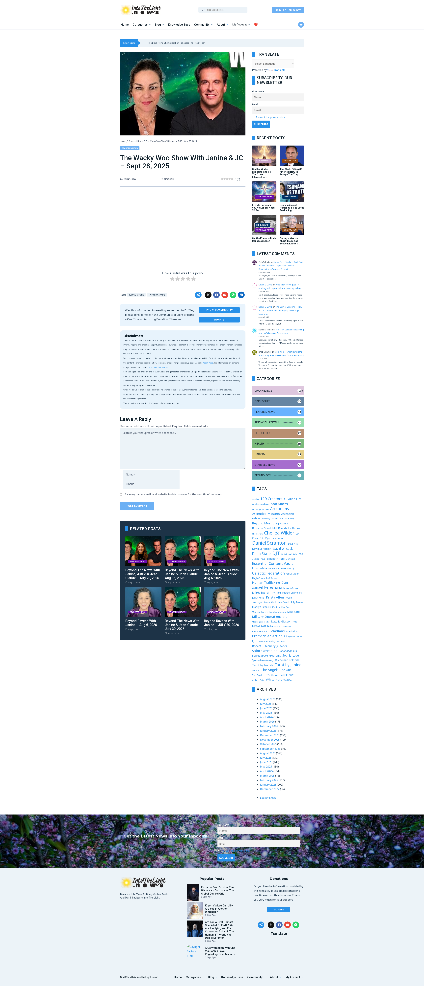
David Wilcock (283, 548)
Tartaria (255, 670)
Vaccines (287, 674)
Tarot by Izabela (262, 665)
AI (285, 499)
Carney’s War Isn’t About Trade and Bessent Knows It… (290, 241)
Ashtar (256, 518)
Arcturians (279, 508)
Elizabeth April (276, 558)
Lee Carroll (284, 602)
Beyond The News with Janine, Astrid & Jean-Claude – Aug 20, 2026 (142, 574)
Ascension (287, 514)
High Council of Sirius (264, 578)
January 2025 (268, 784)
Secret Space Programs (266, 655)
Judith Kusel (258, 597)
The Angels (269, 669)
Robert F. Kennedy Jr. (265, 646)
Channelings (263, 161)
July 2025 (265, 757)
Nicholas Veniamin (283, 626)
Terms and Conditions (158, 367)
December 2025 (269, 735)
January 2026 (268, 730)
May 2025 (266, 766)
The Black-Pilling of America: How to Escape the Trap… (291, 172)
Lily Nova (297, 602)
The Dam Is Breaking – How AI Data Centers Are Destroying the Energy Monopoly (280, 310)
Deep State (261, 553)
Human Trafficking (266, 582)
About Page (208, 363)
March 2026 (267, 721)
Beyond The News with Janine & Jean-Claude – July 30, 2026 (183, 625)
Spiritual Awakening (262, 660)
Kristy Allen (275, 597)
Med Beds (285, 607)
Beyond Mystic (136, 295)
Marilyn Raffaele (261, 606)
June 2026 (266, 708)
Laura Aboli (270, 602)
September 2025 (270, 749)
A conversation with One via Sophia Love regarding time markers (220, 951)
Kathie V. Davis (265, 284)
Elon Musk (290, 559)
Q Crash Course (295, 636)
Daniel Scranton (269, 543)
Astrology (266, 518)
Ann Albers (279, 504)
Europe (276, 568)
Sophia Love (290, 655)
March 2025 (267, 775)
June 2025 (266, 762)
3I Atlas (255, 499)
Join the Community (219, 310)
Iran (285, 582)
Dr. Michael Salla (289, 554)
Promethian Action (267, 636)
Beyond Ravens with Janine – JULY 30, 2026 (221, 623)
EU (269, 568)
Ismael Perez (262, 587)
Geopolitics (290, 161)
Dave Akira (293, 543)
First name (258, 91)
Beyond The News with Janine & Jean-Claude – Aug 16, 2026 (183, 574)
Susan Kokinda (289, 660)
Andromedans (260, 504)
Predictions (292, 631)
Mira (285, 617)
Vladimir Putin (258, 680)
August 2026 (267, 699)
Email (255, 104)
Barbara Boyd (287, 518)
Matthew (276, 607)
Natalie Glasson (281, 621)
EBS (301, 554)
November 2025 (270, 739)
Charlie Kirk (257, 534)
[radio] (172, 279)
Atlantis (274, 518)
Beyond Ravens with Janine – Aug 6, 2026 (141, 623)
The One (286, 670)
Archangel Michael (260, 509)
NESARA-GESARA (262, 626)
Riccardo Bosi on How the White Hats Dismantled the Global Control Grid (217, 890)
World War (288, 680)
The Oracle (257, 675)
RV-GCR (283, 646)
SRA (277, 660)
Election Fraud (258, 559)
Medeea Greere (260, 612)
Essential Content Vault (272, 563)
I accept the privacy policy (270, 117)
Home (123, 141)
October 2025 (268, 744)
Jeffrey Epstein (261, 592)
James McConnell (291, 588)
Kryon (289, 597)
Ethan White (259, 568)
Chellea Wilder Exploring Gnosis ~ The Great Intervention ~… (262, 173)
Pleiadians (276, 631)
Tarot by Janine (157, 295)
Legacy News (268, 797)
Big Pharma (281, 523)
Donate (219, 319)
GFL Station (292, 573)
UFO (267, 675)
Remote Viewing (267, 641)
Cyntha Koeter (274, 538)
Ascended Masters (266, 514)
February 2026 (269, 726)
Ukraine (275, 675)
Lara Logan (257, 602)
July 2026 (265, 704)
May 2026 (266, 712)
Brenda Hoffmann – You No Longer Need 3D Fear (263, 208)
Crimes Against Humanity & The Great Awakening (292, 208)
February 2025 (269, 780)
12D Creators (271, 498)
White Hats (274, 680)
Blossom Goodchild (264, 528)
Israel (278, 587)
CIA (297, 533)
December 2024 (269, 789)
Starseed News (136, 141)
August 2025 (267, 753)
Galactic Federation (268, 573)
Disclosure (290, 196)
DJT (276, 553)
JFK (273, 592)
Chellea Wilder (279, 533)
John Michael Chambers (289, 592)
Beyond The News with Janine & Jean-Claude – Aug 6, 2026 (222, 574)
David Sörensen (261, 549)
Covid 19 (258, 538)
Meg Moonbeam (277, 612)
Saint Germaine (264, 650)
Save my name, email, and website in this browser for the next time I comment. (174, 494)
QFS (255, 641)
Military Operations (266, 616)
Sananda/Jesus (288, 651)
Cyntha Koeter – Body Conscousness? (264, 239)
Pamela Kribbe (259, 631)
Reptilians (281, 641)
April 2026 (266, 717)
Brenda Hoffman (289, 528)
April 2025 (266, 771)
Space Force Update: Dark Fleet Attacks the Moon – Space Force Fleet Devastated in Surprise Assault (281, 266)
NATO (295, 622)
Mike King (293, 612)
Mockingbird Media (260, 622)
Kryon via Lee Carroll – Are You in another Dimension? (219, 908)
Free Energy (287, 568)
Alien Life (294, 499)
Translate (279, 70)
